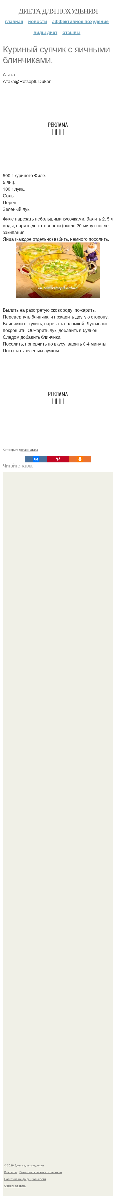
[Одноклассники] (80, 459)
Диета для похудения (58, 10)
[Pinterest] (58, 459)
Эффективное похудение (80, 21)
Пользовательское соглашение (40, 1172)
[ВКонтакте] (36, 459)
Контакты (10, 1172)
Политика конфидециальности (25, 1179)
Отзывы (72, 32)
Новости (37, 21)
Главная (14, 21)
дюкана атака (28, 449)
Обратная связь (15, 1186)
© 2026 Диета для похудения (24, 1165)
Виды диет (45, 32)
